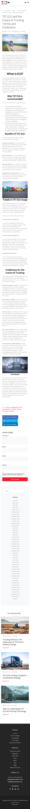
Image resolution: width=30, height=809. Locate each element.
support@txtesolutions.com (15, 779)
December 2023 (16, 516)
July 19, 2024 (7, 636)
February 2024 (15, 512)
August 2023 (15, 526)
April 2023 (15, 535)
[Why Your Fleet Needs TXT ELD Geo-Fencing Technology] (15, 694)
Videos (15, 760)
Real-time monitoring (8, 411)
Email (4, 455)
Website (4, 465)
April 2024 (15, 507)
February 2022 (15, 564)
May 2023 (15, 532)
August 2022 (15, 553)
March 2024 (16, 510)
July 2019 (15, 598)
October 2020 (15, 573)
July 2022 (15, 555)
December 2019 (16, 587)
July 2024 (15, 500)
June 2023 (15, 530)
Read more (6, 647)
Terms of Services (15, 802)
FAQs (15, 763)
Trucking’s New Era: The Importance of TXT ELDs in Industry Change (13, 642)
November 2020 (16, 571)
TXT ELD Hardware (15, 735)
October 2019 (15, 592)
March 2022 (16, 562)
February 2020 (15, 583)
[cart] (25, 2)
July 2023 (15, 528)
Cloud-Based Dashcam (15, 742)
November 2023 (16, 519)
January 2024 (15, 514)
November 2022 (16, 546)
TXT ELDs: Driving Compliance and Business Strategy (15, 676)
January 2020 (15, 585)
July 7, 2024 (7, 705)
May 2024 (15, 505)
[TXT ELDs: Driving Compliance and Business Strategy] (15, 661)
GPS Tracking (15, 740)
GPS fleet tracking (16, 409)
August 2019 (15, 596)
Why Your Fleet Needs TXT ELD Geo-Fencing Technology (14, 709)
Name (4, 446)
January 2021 (15, 567)
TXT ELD (15, 733)
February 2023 (15, 539)
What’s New (15, 756)
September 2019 (15, 594)
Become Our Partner (15, 751)
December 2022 (16, 544)
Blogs (15, 765)
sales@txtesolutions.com (15, 781)
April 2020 (15, 578)
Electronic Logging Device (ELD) (14, 407)
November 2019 (16, 589)
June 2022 (15, 557)
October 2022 (15, 548)
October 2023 (15, 521)
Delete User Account (15, 767)
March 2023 (16, 537)
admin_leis (16, 31)
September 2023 (15, 523)
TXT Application (15, 738)
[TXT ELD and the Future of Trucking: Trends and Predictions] (15, 43)
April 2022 (15, 560)
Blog (24, 31)
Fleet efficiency (6, 409)
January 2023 (15, 541)
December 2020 (16, 569)
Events (15, 758)
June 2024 (15, 503)
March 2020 (16, 580)
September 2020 (15, 576)
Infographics (15, 753)
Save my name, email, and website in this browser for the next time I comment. (13, 474)
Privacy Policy (15, 804)
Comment (5, 435)
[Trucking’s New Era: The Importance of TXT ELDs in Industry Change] (15, 625)
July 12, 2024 (7, 672)
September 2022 (15, 551)
